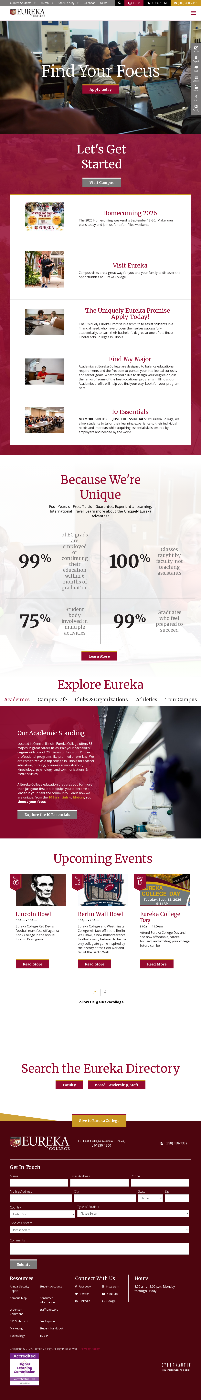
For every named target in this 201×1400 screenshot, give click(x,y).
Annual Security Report (19, 1289)
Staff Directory (49, 1309)
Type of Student (88, 1207)
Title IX (44, 1335)
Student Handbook (51, 1328)
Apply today (101, 89)
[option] (100, 77)
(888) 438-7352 (187, 3)
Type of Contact (21, 1223)
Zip (167, 1191)
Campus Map (18, 1298)
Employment (48, 1321)
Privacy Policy (90, 1349)
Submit (23, 1264)
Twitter (84, 1294)
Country (15, 1207)
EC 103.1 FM (159, 3)
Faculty (69, 1085)
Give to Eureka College (99, 1120)
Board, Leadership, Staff (116, 1085)
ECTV (136, 3)
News (103, 3)
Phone (135, 1176)
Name (14, 1176)
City (76, 1191)
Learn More (99, 656)
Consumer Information (47, 1300)
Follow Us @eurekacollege (100, 1002)
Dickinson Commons (16, 1312)
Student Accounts (51, 1286)
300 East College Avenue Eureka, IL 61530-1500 (101, 1143)
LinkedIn (84, 1301)
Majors (78, 797)
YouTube (112, 1294)
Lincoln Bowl (33, 914)
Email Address (80, 1176)
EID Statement (19, 1321)
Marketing (16, 1328)
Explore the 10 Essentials (47, 814)
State (141, 1191)
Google (111, 1301)
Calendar (89, 3)
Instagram (112, 1286)
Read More (32, 964)
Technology (17, 1335)
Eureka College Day (160, 917)
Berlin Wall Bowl (100, 914)
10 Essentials (58, 797)
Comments (17, 1240)
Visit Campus (102, 182)
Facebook (85, 1286)
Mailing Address (21, 1191)
